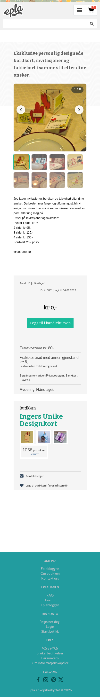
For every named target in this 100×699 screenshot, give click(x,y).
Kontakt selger (34, 476)
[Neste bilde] (79, 109)
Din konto (50, 613)
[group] (50, 117)
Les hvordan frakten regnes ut (38, 366)
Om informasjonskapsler (50, 663)
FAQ (50, 595)
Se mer (34, 454)
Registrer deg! (50, 622)
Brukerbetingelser (50, 653)
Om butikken (50, 573)
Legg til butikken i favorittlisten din (46, 485)
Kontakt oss (50, 578)
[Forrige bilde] (21, 109)
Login (50, 626)
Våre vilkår (50, 648)
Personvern (50, 658)
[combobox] (44, 23)
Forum (50, 600)
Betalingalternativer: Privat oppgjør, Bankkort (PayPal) (48, 377)
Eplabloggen (50, 569)
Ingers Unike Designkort (41, 420)
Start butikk (50, 631)
